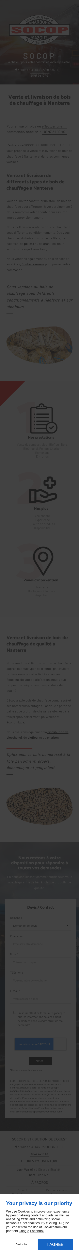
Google (24, 1231)
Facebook (37, 1231)
